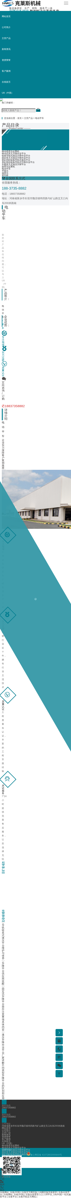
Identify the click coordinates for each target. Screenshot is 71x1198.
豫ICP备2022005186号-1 (14, 1155)
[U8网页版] (21, 6)
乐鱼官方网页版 (29, 1192)
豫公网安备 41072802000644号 (46, 1155)
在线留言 (6, 82)
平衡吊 (5, 171)
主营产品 (6, 38)
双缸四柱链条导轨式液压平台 (16, 160)
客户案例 (6, 71)
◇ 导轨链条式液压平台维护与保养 (3, 940)
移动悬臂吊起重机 (10, 151)
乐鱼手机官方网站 (27, 1196)
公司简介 (6, 27)
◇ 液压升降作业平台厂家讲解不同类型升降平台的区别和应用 (3, 1065)
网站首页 (6, 16)
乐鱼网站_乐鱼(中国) (10, 1192)
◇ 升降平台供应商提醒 (3, 972)
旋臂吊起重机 (8, 166)
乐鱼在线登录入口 (34, 1194)
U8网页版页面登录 (48, 1192)
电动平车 (39, 118)
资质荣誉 (6, 60)
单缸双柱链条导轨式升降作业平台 (18, 162)
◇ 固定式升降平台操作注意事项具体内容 (3, 1008)
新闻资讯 (6, 49)
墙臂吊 (5, 173)
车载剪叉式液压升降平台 (14, 164)
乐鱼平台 (12, 1196)
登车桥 (5, 175)
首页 (19, 118)
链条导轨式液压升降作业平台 (16, 155)
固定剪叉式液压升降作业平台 (16, 158)
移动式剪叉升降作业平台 (14, 153)
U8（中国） (7, 93)
